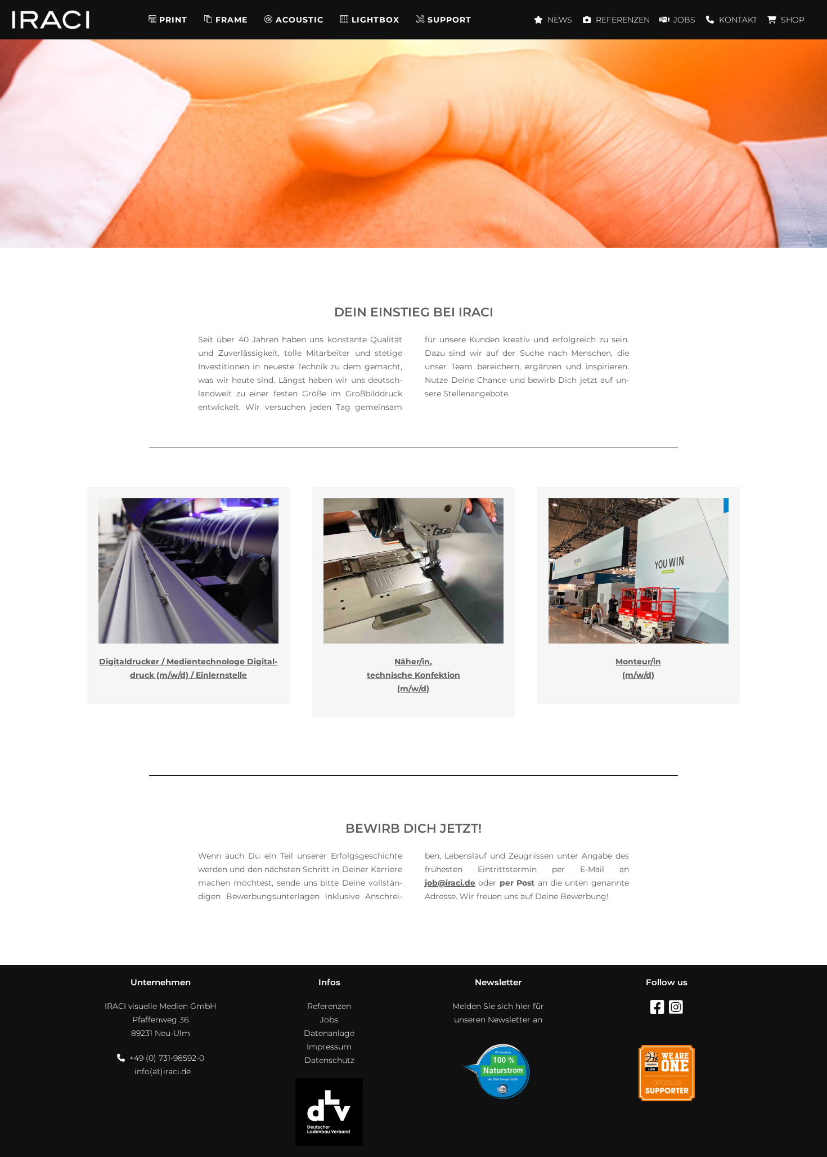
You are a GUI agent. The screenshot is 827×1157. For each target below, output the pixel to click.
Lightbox (375, 20)
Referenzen (623, 20)
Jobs (684, 20)
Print (173, 20)
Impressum (329, 1047)
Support (449, 20)
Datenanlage (329, 1033)
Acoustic (299, 20)
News (559, 20)
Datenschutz (329, 1060)
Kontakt (738, 20)
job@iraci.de (450, 883)
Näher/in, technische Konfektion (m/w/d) (413, 675)
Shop (792, 20)
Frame (231, 20)
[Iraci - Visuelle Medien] (50, 20)
